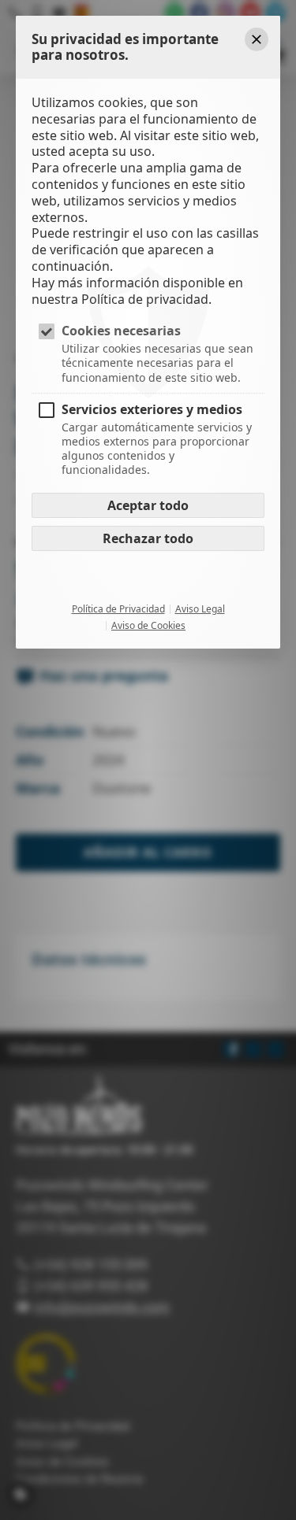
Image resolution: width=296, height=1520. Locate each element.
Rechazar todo (148, 538)
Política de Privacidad (118, 609)
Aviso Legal (200, 609)
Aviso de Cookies (148, 626)
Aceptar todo (148, 505)
